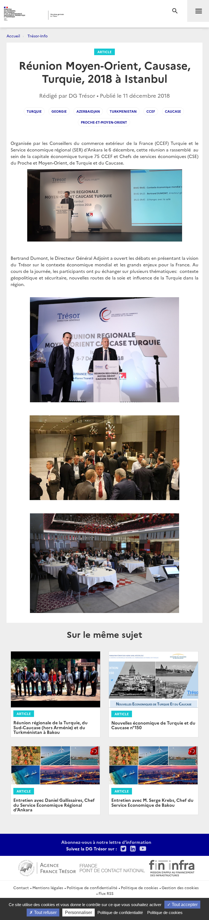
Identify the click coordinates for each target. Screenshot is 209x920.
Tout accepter (184, 904)
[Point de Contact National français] (112, 867)
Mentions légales (47, 887)
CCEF (150, 111)
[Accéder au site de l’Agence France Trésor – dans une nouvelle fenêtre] (47, 867)
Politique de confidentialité (92, 887)
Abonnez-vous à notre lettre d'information (106, 842)
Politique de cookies (139, 887)
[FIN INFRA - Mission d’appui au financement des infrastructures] (171, 867)
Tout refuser (45, 912)
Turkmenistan (123, 111)
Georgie (59, 111)
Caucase (173, 111)
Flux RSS (106, 893)
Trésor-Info (37, 35)
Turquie (34, 111)
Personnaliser (78, 912)
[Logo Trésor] (83, 15)
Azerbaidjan (88, 111)
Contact (21, 887)
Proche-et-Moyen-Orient (104, 122)
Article (104, 51)
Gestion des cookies (180, 887)
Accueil (13, 35)
